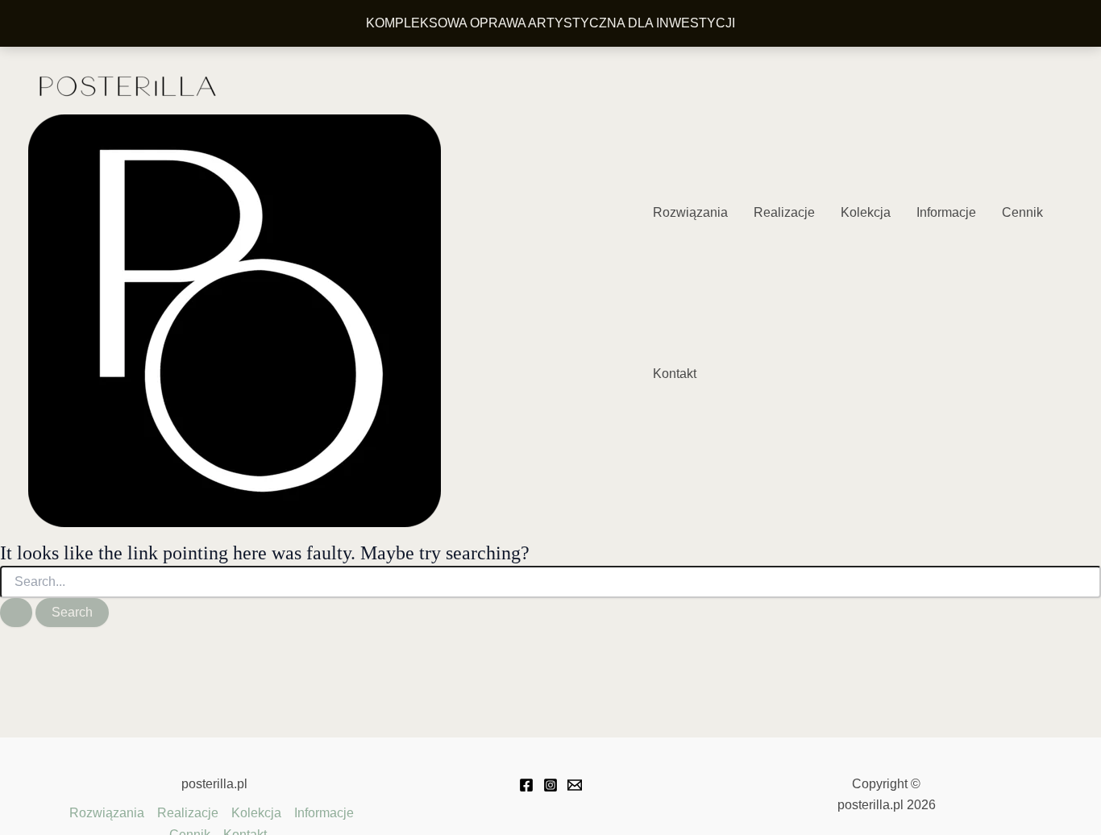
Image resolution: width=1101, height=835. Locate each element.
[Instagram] (550, 785)
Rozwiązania (690, 212)
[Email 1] (574, 785)
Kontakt (674, 373)
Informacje (946, 212)
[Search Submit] (16, 612)
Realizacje (784, 212)
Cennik (1022, 212)
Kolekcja (866, 212)
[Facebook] (526, 785)
